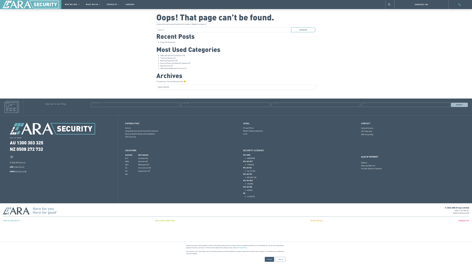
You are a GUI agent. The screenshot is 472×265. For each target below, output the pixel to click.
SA (126, 167)
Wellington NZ (143, 164)
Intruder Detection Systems (371, 168)
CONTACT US (421, 4)
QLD (126, 164)
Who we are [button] (71, 4)
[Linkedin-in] (12, 157)
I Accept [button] (269, 259)
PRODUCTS (463, 221)
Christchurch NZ (144, 167)
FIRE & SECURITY (11, 221)
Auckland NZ (143, 158)
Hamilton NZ (143, 161)
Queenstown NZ (144, 171)
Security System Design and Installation (140, 134)
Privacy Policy (242, 248)
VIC (126, 171)
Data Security (165, 66)
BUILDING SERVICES (165, 221)
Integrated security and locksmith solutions (141, 131)
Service (128, 128)
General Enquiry (367, 128)
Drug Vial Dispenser (167, 42)
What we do (92, 4)
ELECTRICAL (317, 221)
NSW (127, 161)
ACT (126, 158)
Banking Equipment (167, 61)
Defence (364, 163)
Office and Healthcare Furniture (172, 68)
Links (245, 134)
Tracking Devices (166, 58)
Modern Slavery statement (253, 131)
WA (126, 174)
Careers (130, 4)
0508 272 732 (29, 149)
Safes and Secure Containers (171, 55)
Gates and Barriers (368, 166)
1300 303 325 (30, 142)
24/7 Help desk (367, 131)
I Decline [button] (280, 259)
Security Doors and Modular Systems (174, 63)
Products (112, 4)
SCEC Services (130, 137)
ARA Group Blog (367, 134)
